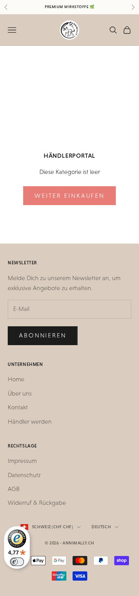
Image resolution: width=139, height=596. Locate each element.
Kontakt (18, 407)
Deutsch (101, 526)
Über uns (20, 393)
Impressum (22, 460)
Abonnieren (42, 335)
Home (16, 379)
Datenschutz (24, 475)
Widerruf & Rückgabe (37, 502)
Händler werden (30, 421)
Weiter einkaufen (69, 195)
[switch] (17, 562)
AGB (14, 488)
